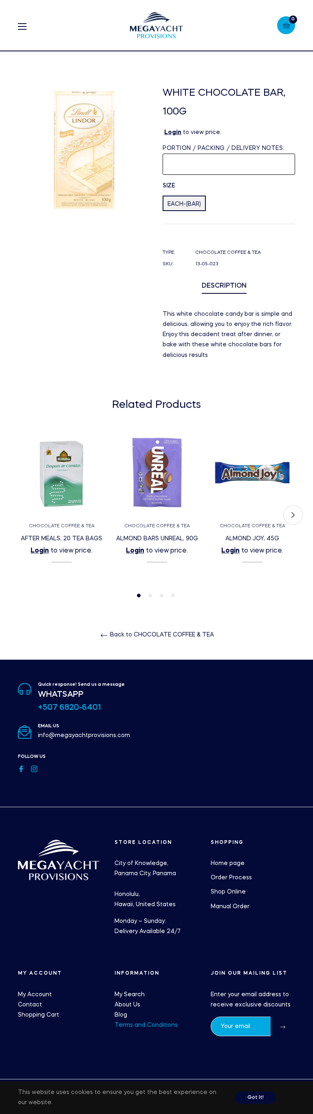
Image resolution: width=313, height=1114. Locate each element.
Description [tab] (224, 286)
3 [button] (161, 595)
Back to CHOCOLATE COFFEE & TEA (161, 635)
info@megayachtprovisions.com (84, 735)
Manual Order (230, 906)
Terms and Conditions (146, 1025)
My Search (130, 994)
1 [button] (139, 595)
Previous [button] (20, 515)
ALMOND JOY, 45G (252, 539)
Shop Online (228, 892)
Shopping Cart (38, 1015)
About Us (127, 1005)
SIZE (169, 186)
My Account (35, 994)
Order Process (231, 878)
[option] (61, 510)
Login (172, 132)
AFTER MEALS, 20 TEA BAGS (61, 539)
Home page (228, 863)
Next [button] (293, 515)
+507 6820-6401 (69, 708)
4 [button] (173, 595)
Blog (121, 1015)
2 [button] (150, 595)
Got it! (255, 1097)
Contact (30, 1005)
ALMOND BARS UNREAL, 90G (157, 539)
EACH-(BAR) (184, 204)
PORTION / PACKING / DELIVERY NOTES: (223, 148)
